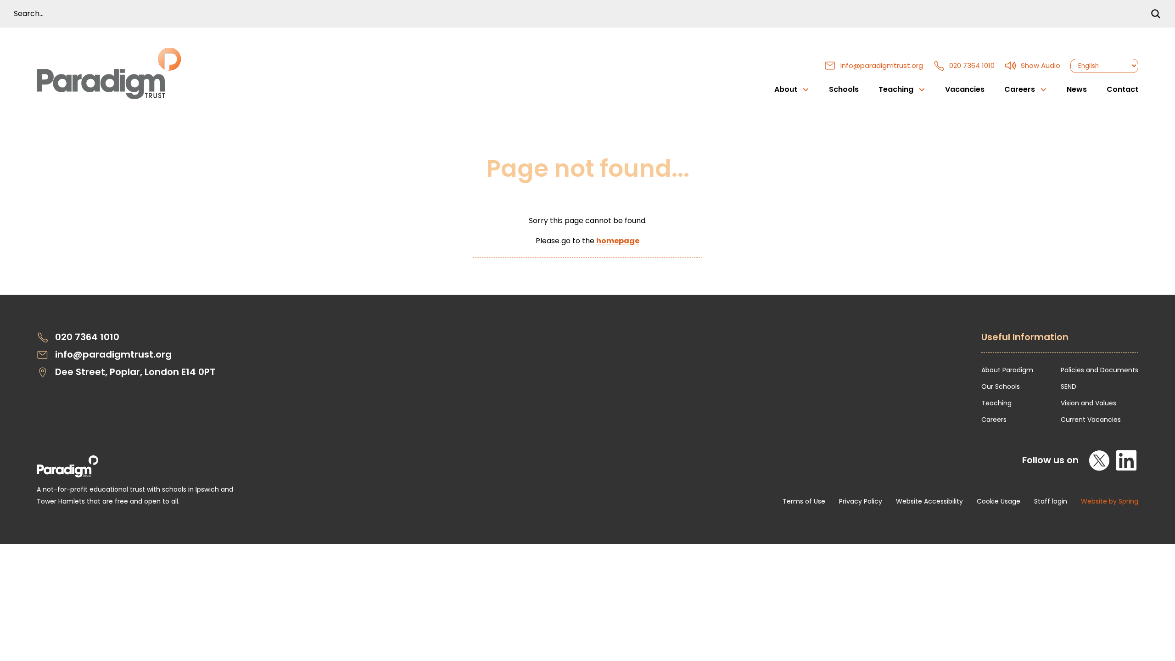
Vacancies (965, 89)
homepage (617, 240)
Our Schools (1000, 386)
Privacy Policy (860, 501)
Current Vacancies (1091, 419)
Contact (1122, 89)
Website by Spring (1109, 501)
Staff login (1050, 501)
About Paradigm (1007, 370)
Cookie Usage (998, 501)
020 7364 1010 (972, 65)
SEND (1068, 386)
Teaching (996, 403)
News (1077, 89)
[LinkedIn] (1126, 460)
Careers (994, 419)
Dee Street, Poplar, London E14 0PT (135, 372)
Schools (844, 89)
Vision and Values (1088, 403)
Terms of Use (804, 501)
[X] (1100, 460)
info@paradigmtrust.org (881, 65)
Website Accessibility (929, 501)
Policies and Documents (1099, 370)
